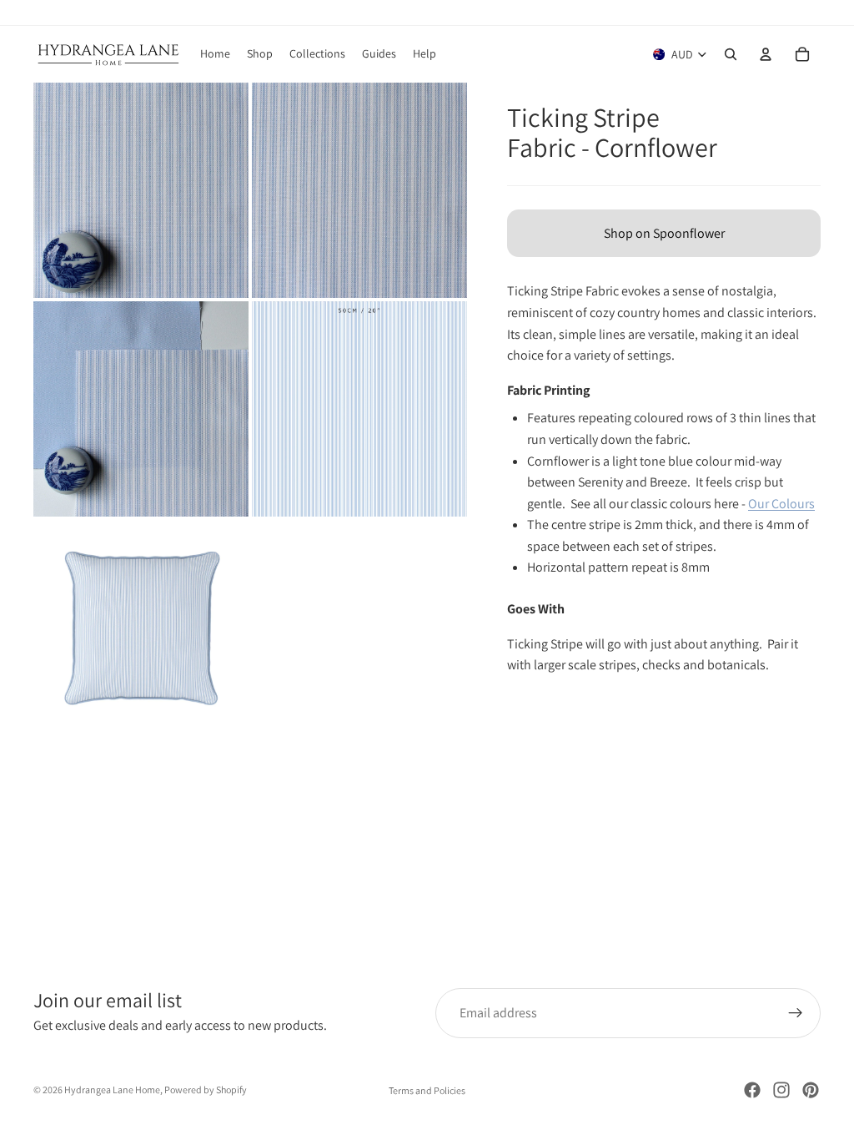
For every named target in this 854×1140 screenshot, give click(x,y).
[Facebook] (752, 1090)
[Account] (765, 54)
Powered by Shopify (205, 1089)
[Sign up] (795, 1013)
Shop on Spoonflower (664, 233)
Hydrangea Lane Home (112, 1089)
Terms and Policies (427, 1090)
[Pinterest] (811, 1090)
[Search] (730, 54)
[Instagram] (781, 1090)
